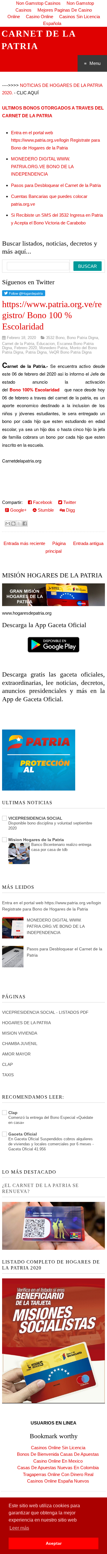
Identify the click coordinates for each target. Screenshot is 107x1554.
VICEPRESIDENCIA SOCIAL (35, 818)
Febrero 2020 (25, 348)
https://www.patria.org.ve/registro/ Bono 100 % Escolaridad (52, 315)
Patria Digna (36, 352)
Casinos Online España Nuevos (58, 1480)
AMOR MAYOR (16, 1054)
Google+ (18, 510)
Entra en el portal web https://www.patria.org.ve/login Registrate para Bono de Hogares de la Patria (55, 140)
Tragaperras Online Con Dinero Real (58, 1474)
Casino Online (39, 16)
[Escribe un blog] (13, 524)
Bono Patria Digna (82, 337)
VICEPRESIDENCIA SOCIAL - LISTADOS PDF (45, 1012)
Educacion (46, 343)
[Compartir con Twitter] (19, 524)
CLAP (7, 1064)
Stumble (45, 510)
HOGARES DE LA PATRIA (26, 1022)
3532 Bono (55, 337)
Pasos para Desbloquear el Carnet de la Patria (56, 185)
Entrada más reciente (24, 543)
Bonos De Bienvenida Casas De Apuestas (58, 1454)
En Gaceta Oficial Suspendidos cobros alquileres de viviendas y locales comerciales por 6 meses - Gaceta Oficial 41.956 (51, 1144)
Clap (13, 1112)
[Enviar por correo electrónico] (8, 524)
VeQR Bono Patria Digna (70, 352)
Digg (70, 510)
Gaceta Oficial (22, 1134)
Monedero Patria (53, 348)
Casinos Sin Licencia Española (71, 20)
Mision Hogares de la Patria (36, 839)
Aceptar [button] (54, 1543)
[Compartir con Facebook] (25, 524)
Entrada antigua (88, 543)
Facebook (42, 502)
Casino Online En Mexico (58, 1461)
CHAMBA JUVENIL (19, 1043)
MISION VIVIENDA (19, 1033)
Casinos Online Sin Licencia (58, 1447)
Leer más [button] (19, 1527)
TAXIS (8, 1074)
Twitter (69, 502)
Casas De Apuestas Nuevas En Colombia (58, 1467)
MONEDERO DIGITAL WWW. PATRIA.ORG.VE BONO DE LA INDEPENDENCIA (42, 166)
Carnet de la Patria (18, 343)
